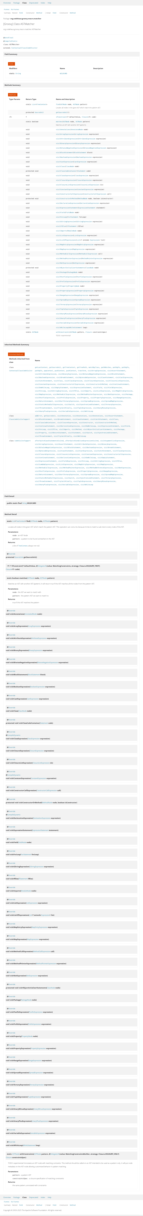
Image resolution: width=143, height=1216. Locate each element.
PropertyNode (73, 286)
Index (43, 3)
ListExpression (80, 235)
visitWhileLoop (62, 327)
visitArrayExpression (65, 134)
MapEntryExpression (85, 244)
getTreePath (82, 367)
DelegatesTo (42, 566)
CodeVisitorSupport (23, 441)
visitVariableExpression (66, 323)
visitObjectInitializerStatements (70, 268)
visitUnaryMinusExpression (67, 314)
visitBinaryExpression (65, 143)
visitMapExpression (64, 249)
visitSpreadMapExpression (112, 401)
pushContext (59, 371)
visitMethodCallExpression (67, 254)
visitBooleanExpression (66, 157)
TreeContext (41, 104)
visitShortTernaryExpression (67, 401)
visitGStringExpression (66, 221)
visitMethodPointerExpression (68, 258)
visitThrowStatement (43, 408)
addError (38, 416)
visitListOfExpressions (66, 240)
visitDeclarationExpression (67, 203)
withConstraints (62, 332)
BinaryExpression (83, 143)
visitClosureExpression (66, 180)
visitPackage (61, 272)
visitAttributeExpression (66, 139)
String (18, 73)
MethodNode (82, 198)
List (34, 104)
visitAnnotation (64, 416)
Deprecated (33, 3)
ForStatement (73, 217)
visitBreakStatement (64, 377)
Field (21, 13)
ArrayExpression (81, 134)
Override (11, 554)
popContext (48, 371)
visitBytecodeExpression (85, 377)
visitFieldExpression (113, 387)
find (58, 104)
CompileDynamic (13, 735)
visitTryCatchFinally (63, 408)
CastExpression (80, 162)
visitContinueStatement (119, 384)
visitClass (60, 166)
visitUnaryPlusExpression (66, 318)
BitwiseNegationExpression (95, 148)
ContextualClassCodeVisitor (24, 48)
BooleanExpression (84, 157)
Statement (81, 171)
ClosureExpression (84, 180)
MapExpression (79, 249)
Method (39, 13)
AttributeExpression (86, 139)
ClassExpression (81, 175)
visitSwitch (69, 404)
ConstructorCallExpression (95, 194)
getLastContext (41, 367)
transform (82, 371)
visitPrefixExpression (65, 281)
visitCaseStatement (106, 377)
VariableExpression (85, 323)
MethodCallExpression (88, 254)
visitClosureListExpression (67, 185)
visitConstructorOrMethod (66, 198)
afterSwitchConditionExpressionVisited (81, 441)
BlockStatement (80, 152)
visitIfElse (61, 226)
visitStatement (74, 433)
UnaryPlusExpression (86, 318)
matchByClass (94, 367)
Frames (6, 9)
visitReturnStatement (44, 401)
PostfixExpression (84, 277)
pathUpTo (116, 367)
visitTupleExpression (65, 309)
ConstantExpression (85, 189)
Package (16, 3)
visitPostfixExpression (66, 277)
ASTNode (63, 104)
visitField (60, 212)
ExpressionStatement (86, 208)
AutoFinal (8, 38)
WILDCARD (63, 73)
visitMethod (76, 429)
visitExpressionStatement (66, 208)
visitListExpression (64, 235)
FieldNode (70, 212)
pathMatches (106, 367)
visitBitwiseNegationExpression (69, 148)
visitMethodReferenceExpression (99, 468)
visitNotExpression (64, 263)
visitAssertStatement (116, 371)
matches (59, 122)
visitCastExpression (64, 162)
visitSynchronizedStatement (87, 404)
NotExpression (79, 263)
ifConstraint (61, 117)
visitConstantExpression (66, 189)
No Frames (15, 9)
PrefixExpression (83, 281)
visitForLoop (61, 217)
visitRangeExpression (65, 295)
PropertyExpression (85, 291)
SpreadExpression (83, 300)
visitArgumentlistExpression (112, 441)
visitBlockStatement (64, 152)
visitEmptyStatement (59, 387)
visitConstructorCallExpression (69, 194)
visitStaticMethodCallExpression (49, 404)
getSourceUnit (62, 112)
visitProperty (62, 286)
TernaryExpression (84, 304)
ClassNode (70, 166)
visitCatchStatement (43, 381)
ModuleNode (72, 231)
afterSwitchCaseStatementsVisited (49, 441)
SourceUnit (39, 112)
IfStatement (72, 226)
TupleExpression (81, 309)
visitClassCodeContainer (66, 171)
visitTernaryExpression (66, 304)
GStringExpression (84, 221)
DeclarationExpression (89, 203)
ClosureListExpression (89, 185)
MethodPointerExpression (92, 258)
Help (49, 3)
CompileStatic (10, 41)
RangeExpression (81, 295)
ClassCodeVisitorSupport (19, 419)
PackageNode (72, 272)
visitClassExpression (65, 175)
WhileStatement (75, 327)
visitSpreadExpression (65, 300)
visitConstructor (86, 422)
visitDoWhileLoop (42, 387)
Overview (7, 3)
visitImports (61, 231)
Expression (94, 240)
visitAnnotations (63, 129)
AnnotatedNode (77, 129)
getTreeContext (69, 367)
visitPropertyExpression (66, 291)
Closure (85, 117)
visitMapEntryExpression (66, 244)
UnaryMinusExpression (88, 314)
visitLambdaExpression (44, 464)
